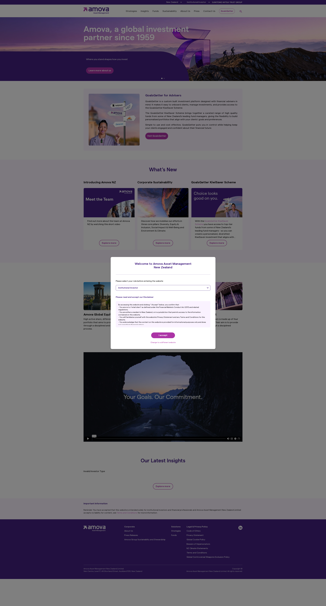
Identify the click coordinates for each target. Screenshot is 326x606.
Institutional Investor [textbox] (128, 288)
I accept (163, 335)
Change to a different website (163, 342)
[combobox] (163, 288)
